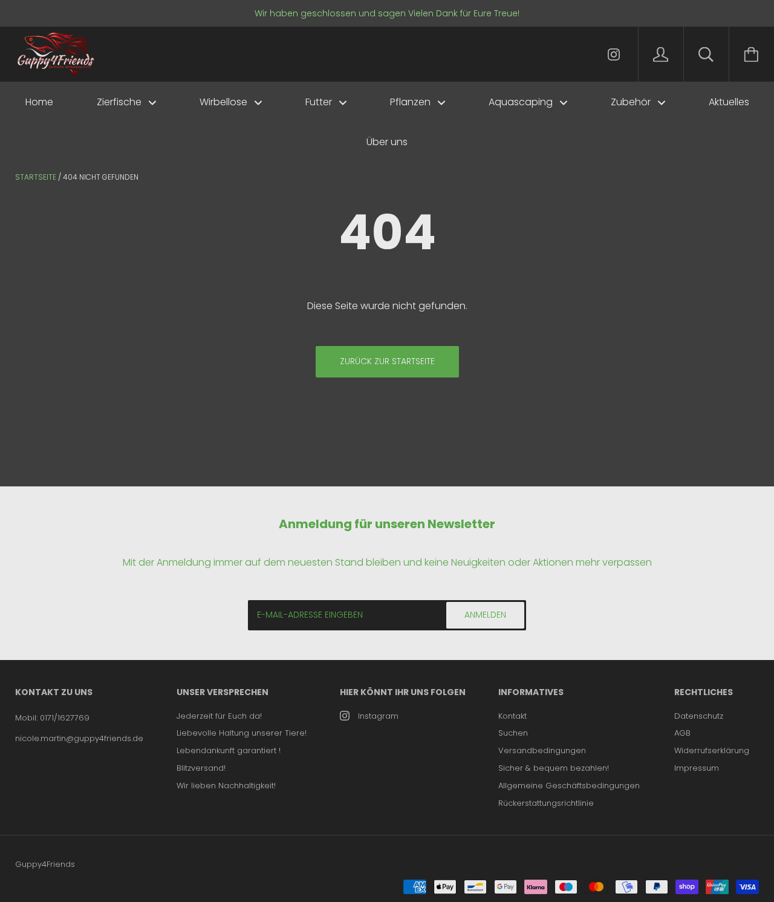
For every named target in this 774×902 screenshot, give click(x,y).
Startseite (35, 177)
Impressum (696, 768)
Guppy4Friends (45, 864)
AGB (682, 733)
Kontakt (512, 716)
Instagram (378, 716)
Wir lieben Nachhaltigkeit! (226, 785)
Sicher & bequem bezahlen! (553, 768)
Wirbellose (225, 102)
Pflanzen (411, 102)
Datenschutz (698, 716)
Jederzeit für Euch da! (219, 716)
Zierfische (120, 102)
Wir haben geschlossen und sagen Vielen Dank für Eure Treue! (387, 13)
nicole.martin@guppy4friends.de (79, 738)
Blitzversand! (201, 768)
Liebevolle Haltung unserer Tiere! (242, 733)
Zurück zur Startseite (387, 361)
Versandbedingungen (542, 750)
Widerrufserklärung (711, 750)
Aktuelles (729, 102)
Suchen (513, 733)
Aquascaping (522, 102)
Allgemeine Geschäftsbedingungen (569, 785)
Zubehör (632, 102)
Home (39, 102)
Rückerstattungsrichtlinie (546, 803)
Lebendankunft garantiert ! (229, 750)
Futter (319, 102)
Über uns (387, 142)
